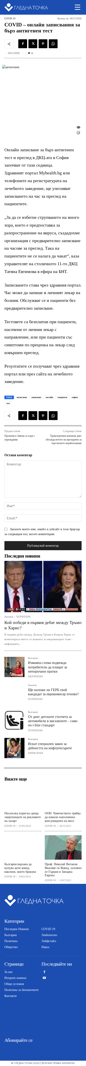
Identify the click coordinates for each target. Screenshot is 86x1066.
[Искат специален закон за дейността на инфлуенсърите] (14, 748)
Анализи (8, 617)
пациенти (62, 397)
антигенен (22, 397)
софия (75, 397)
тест (8, 403)
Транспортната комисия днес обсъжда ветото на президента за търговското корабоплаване (64, 439)
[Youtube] (44, 978)
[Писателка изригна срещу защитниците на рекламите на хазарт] (22, 796)
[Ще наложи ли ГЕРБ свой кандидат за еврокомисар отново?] (14, 694)
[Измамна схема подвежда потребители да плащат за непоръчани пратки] (14, 667)
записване (36, 397)
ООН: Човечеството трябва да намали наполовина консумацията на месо (62, 817)
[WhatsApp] (53, 43)
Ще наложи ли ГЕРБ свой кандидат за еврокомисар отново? (53, 692)
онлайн (49, 397)
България (33, 658)
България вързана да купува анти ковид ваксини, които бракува (20, 868)
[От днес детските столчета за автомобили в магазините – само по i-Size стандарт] (14, 721)
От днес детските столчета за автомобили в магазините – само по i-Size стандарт (52, 721)
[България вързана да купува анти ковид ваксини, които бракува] (22, 847)
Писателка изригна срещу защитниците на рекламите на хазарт (22, 817)
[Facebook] (22, 43)
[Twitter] (32, 43)
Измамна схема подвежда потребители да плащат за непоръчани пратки (47, 667)
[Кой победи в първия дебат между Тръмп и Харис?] (43, 586)
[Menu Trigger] (77, 7)
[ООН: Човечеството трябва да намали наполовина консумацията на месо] (63, 796)
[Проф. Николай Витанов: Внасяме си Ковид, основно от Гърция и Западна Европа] (63, 847)
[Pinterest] (43, 43)
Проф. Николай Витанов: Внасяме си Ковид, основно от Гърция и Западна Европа (63, 870)
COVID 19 (9, 18)
